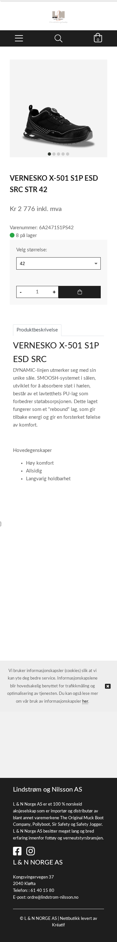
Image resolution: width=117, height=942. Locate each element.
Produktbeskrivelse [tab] (37, 330)
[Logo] (58, 12)
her (85, 701)
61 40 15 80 (42, 891)
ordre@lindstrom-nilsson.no (52, 897)
